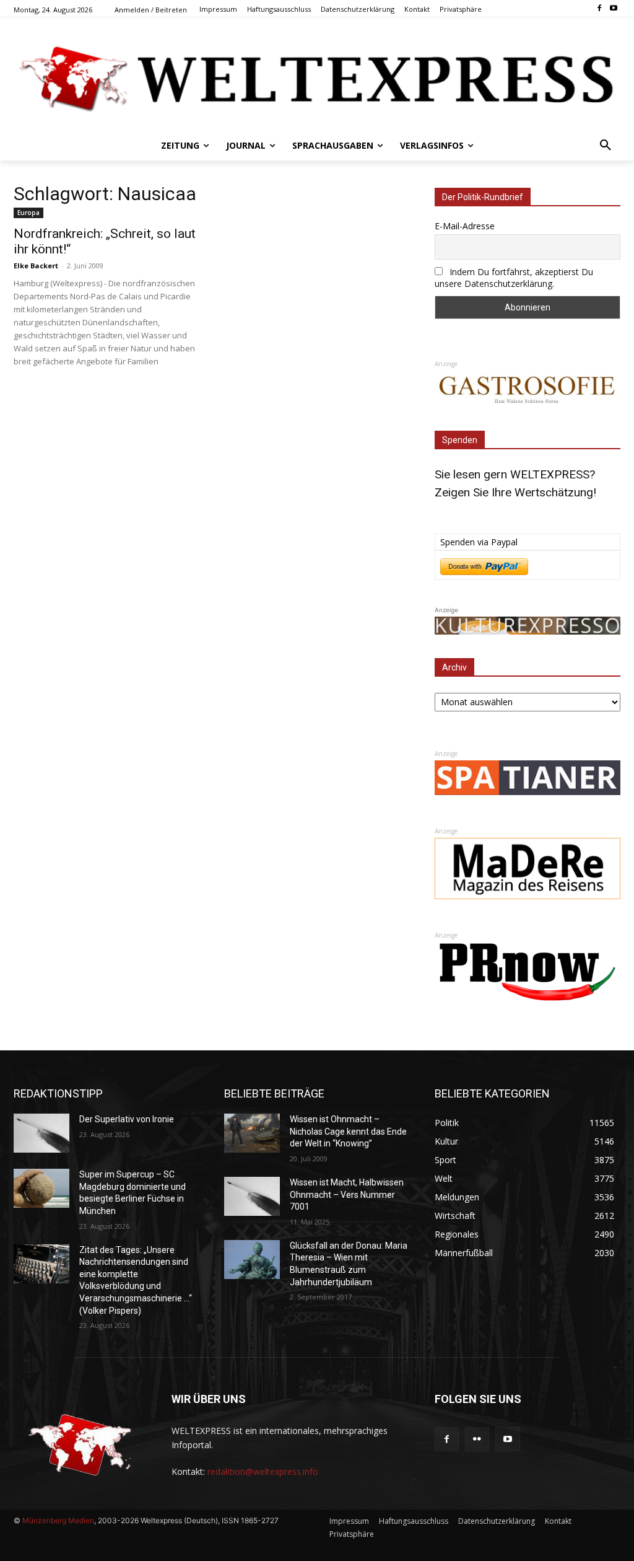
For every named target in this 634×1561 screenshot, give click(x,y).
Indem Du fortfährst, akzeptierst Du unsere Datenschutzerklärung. (514, 277)
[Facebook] (599, 9)
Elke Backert (36, 265)
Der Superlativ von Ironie (126, 1119)
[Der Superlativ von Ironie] (41, 1133)
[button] (605, 145)
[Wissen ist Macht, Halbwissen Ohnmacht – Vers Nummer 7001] (252, 1196)
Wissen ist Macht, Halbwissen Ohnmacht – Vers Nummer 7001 (347, 1194)
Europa (28, 212)
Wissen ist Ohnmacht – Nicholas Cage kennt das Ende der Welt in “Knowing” (348, 1131)
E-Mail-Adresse (465, 226)
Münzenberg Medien (58, 1520)
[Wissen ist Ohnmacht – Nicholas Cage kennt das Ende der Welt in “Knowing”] (252, 1133)
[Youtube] (613, 9)
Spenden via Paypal (479, 542)
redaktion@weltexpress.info (262, 1471)
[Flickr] (477, 1439)
